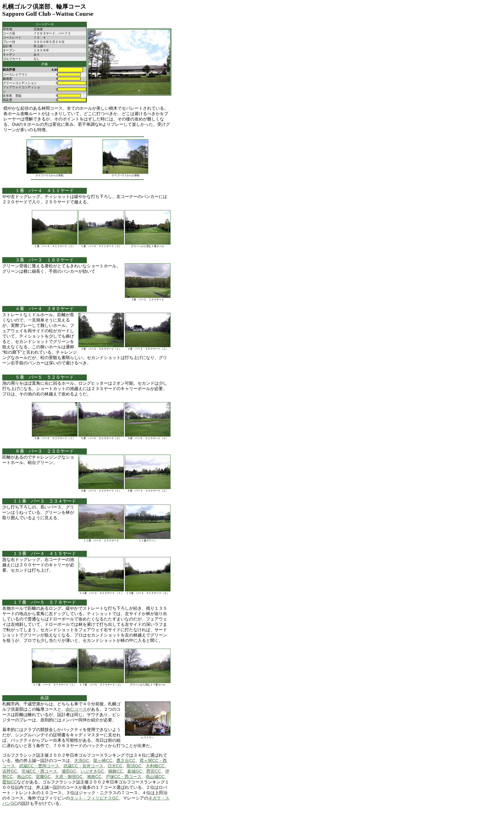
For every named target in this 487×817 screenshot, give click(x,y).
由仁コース (76, 709)
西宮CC (153, 771)
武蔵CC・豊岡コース (39, 766)
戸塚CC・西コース (123, 776)
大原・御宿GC (69, 776)
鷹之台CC (125, 760)
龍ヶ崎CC (102, 760)
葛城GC (134, 771)
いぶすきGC (92, 771)
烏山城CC (155, 776)
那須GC (134, 766)
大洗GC (81, 760)
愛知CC (9, 782)
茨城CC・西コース (39, 771)
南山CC (24, 776)
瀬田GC (68, 771)
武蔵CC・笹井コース (83, 766)
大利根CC (155, 766)
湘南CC (94, 776)
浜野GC (9, 771)
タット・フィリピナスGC (94, 798)
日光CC (115, 766)
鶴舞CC (115, 771)
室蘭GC (43, 776)
